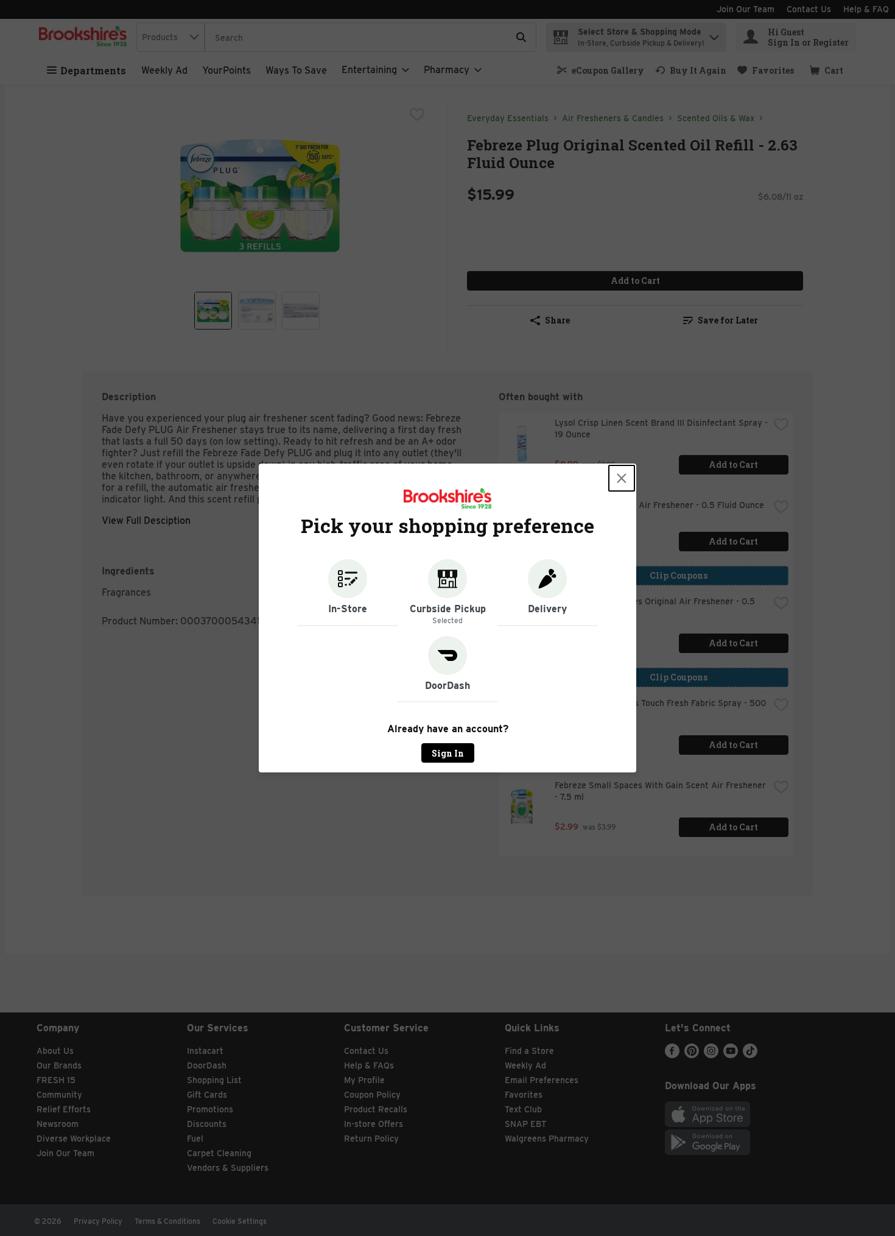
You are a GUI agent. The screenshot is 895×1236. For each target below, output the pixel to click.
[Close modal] (621, 478)
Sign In (448, 753)
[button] (348, 592)
